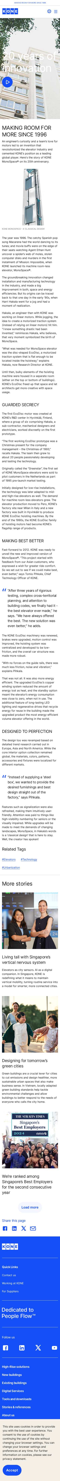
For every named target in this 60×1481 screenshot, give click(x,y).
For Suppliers (10, 1291)
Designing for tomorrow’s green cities (25, 1063)
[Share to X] (24, 1228)
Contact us (9, 1275)
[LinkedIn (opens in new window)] (21, 1346)
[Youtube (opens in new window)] (54, 1346)
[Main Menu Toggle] (56, 11)
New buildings (12, 1375)
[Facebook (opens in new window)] (5, 1346)
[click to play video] (7, 82)
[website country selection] (49, 11)
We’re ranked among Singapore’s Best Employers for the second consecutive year (27, 1184)
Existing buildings (14, 1383)
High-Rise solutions (15, 1366)
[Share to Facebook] (5, 1228)
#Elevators (9, 859)
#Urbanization (11, 867)
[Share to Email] (33, 1228)
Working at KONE (13, 1283)
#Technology (29, 859)
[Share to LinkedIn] (14, 1228)
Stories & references (16, 1407)
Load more (30, 1207)
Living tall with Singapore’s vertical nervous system (26, 960)
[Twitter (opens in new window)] (38, 1346)
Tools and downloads (16, 1399)
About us (8, 1415)
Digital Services (13, 1391)
